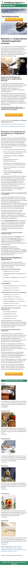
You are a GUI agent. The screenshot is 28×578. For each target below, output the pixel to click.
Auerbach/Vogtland (16, 546)
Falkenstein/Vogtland (6, 548)
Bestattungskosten (21, 124)
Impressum (23, 562)
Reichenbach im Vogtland (7, 551)
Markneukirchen (10, 549)
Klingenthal (13, 548)
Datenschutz (14, 564)
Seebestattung (21, 126)
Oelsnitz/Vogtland (18, 549)
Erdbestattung (4, 126)
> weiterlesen (4, 407)
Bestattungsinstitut (10, 124)
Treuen (15, 551)
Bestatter (3, 124)
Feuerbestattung (11, 126)
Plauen (24, 549)
